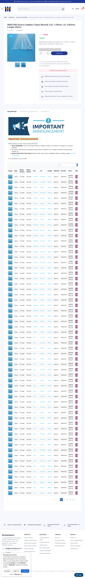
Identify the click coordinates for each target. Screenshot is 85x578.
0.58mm (42, 386)
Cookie (67, 571)
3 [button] (67, 499)
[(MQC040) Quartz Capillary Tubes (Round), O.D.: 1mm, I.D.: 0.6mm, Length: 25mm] (10, 353)
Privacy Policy (74, 543)
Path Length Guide (44, 547)
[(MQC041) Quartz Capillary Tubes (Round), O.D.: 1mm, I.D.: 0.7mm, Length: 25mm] (10, 359)
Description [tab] (12, 111)
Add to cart (59, 53)
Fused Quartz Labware (30, 543)
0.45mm (42, 343)
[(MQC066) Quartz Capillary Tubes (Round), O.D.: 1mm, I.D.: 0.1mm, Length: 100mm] (10, 493)
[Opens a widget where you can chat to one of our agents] (78, 575)
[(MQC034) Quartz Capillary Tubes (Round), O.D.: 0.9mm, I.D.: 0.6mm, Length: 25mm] (10, 321)
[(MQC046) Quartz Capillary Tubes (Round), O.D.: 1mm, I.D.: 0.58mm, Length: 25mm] (10, 385)
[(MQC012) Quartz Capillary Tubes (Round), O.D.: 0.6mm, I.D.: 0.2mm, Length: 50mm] (10, 203)
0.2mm (42, 187)
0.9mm (35, 321)
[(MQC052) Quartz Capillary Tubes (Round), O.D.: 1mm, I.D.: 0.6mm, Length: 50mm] (10, 418)
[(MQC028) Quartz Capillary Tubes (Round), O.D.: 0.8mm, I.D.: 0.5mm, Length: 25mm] (10, 289)
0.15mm (42, 369)
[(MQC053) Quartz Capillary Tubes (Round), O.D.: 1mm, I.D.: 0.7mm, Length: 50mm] (10, 423)
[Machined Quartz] (7, 8)
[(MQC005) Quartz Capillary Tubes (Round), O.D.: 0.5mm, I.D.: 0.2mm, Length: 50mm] (10, 198)
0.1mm (42, 364)
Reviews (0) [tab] (45, 111)
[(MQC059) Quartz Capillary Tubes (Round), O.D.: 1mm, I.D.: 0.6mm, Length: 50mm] (10, 455)
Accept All (25, 571)
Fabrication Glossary (45, 553)
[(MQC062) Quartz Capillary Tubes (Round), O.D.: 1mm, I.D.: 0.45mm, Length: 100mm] (10, 471)
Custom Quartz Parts (29, 551)
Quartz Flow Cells (28, 548)
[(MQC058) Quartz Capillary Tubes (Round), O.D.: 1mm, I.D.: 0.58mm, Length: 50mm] (10, 450)
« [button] (52, 499)
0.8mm (35, 289)
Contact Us (73, 537)
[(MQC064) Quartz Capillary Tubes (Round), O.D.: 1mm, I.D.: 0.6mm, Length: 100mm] (10, 482)
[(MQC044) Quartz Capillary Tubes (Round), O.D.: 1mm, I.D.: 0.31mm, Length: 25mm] (10, 375)
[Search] (62, 9)
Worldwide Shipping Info (75, 571)
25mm (50, 176)
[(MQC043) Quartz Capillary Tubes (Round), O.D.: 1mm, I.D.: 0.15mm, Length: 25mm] (10, 369)
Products (11, 17)
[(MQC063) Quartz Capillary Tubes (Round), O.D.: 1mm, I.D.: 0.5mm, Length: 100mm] (10, 477)
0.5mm (35, 187)
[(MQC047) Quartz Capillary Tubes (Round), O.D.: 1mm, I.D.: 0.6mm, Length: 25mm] (10, 391)
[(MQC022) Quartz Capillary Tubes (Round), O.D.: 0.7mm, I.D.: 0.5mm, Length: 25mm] (10, 257)
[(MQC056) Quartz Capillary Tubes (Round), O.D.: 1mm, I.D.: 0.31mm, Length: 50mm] (10, 439)
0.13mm (42, 214)
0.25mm (42, 209)
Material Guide (43, 545)
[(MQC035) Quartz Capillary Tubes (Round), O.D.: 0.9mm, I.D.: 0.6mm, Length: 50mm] (10, 327)
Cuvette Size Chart (45, 542)
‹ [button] (55, 499)
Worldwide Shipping (60, 543)
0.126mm (43, 176)
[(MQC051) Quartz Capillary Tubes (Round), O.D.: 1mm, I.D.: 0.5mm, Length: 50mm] (10, 412)
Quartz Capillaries (21, 17)
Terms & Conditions (75, 546)
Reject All (16, 571)
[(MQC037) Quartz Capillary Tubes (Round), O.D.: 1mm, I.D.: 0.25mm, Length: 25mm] (10, 337)
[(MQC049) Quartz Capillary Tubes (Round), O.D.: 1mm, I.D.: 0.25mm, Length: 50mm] (10, 402)
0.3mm (35, 176)
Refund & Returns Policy (38, 571)
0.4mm (42, 225)
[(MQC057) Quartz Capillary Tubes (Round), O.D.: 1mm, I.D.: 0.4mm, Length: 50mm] (10, 444)
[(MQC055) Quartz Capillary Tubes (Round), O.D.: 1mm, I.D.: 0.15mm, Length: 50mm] (10, 434)
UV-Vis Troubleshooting (76, 540)
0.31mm (42, 375)
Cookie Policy (74, 548)
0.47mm (42, 241)
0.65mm (35, 225)
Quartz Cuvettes (28, 537)
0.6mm (35, 203)
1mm (34, 337)
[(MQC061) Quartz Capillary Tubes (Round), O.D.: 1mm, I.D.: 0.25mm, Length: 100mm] (10, 466)
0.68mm (35, 241)
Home (5, 17)
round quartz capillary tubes (63, 63)
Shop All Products (59, 546)
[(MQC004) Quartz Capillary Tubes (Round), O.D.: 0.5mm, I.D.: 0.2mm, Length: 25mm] (10, 187)
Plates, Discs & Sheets (30, 546)
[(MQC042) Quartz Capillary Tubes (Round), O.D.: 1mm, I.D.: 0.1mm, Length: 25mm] (10, 364)
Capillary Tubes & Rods (30, 540)
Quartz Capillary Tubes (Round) (60, 61)
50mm (50, 182)
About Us (57, 537)
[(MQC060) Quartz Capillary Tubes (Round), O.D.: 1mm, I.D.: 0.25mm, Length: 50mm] (10, 460)
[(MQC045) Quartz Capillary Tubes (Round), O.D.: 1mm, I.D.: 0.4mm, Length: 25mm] (10, 380)
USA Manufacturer (60, 540)
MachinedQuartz (46, 65)
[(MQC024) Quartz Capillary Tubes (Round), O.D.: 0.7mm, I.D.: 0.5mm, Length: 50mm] (10, 268)
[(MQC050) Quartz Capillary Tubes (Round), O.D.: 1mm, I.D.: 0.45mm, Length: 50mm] (10, 407)
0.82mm (35, 305)
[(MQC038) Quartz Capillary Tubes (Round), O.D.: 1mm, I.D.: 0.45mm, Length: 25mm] (10, 343)
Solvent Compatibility (45, 550)
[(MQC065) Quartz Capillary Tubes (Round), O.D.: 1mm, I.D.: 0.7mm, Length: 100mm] (10, 487)
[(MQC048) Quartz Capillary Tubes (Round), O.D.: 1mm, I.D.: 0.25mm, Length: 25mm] (10, 396)
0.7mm (35, 257)
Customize (7, 571)
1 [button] (61, 499)
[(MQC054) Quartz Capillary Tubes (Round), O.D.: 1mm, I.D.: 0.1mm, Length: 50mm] (10, 428)
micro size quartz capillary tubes (49, 63)
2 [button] (64, 499)
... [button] (58, 499)
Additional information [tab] (29, 111)
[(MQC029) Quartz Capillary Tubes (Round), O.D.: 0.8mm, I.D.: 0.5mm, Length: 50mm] (10, 294)
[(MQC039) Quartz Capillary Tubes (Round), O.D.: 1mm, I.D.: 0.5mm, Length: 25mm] (10, 348)
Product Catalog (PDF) (50, 571)
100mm (50, 193)
